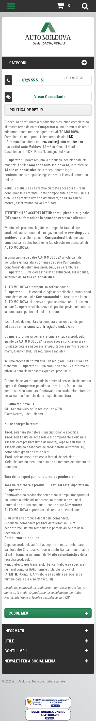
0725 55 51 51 (33, 80)
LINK (70, 137)
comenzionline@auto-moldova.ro (59, 142)
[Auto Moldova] (48, 35)
